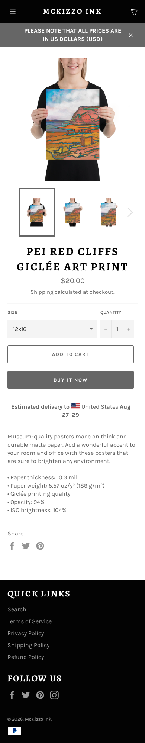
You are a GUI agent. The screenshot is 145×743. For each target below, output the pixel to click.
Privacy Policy (25, 633)
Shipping (41, 292)
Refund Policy (25, 656)
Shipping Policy (28, 645)
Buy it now (71, 380)
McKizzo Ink (72, 11)
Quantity (110, 312)
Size (12, 312)
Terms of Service (29, 621)
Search (16, 609)
